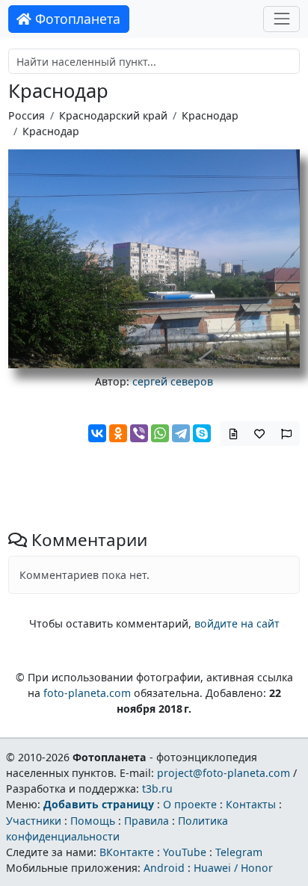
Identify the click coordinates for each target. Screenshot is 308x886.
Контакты (251, 804)
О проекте (190, 804)
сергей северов (172, 381)
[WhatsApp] (160, 433)
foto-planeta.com (87, 693)
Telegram (238, 852)
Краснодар (210, 115)
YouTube (184, 852)
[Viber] (139, 433)
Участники (33, 821)
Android (164, 868)
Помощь (92, 821)
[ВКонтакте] (97, 433)
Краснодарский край (113, 115)
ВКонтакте (126, 852)
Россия (26, 115)
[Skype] (202, 433)
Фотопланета (75, 19)
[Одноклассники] (118, 433)
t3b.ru (157, 788)
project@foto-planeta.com (223, 773)
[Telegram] (181, 433)
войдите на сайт (237, 623)
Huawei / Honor (233, 868)
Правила (146, 821)
